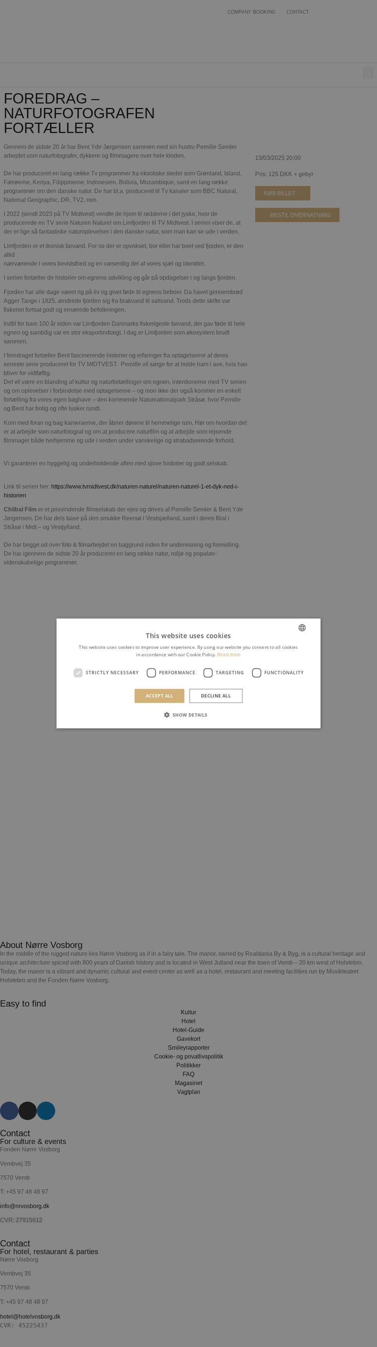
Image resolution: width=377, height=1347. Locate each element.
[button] (188, 714)
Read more (229, 654)
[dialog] (189, 673)
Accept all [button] (159, 696)
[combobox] (302, 627)
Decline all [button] (216, 696)
